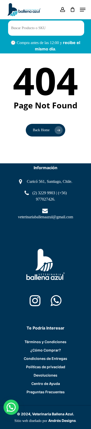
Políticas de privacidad (45, 367)
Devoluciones (45, 375)
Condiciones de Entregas (45, 358)
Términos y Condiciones (45, 342)
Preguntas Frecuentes (46, 392)
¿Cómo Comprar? (45, 350)
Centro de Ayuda (45, 383)
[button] (11, 407)
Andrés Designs (62, 420)
